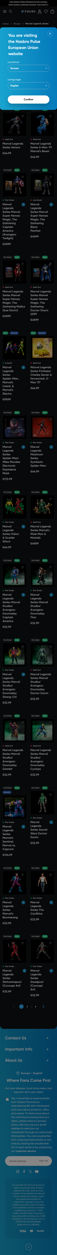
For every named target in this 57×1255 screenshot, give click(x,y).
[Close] (50, 33)
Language (14, 79)
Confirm (28, 99)
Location (13, 62)
